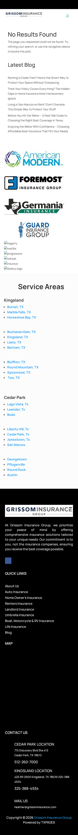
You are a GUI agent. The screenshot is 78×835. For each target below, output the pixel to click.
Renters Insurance (18, 603)
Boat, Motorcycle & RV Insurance (29, 621)
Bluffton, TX (16, 362)
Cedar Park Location (34, 744)
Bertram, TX (16, 347)
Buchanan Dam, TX (21, 332)
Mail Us (21, 800)
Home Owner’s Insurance (23, 597)
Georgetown (17, 459)
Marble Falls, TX (19, 312)
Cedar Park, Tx (18, 434)
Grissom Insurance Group (53, 817)
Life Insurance (15, 626)
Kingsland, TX (17, 337)
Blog (8, 632)
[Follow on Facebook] (8, 560)
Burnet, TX (15, 307)
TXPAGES (48, 822)
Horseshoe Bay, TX (21, 317)
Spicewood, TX (18, 372)
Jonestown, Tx (18, 439)
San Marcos (16, 445)
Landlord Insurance (19, 609)
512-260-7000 (26, 761)
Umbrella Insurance (19, 615)
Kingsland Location (33, 770)
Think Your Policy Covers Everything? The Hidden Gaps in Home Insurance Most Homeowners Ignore (39, 93)
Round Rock (16, 469)
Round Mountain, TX (22, 367)
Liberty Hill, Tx (18, 429)
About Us (12, 586)
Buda (11, 414)
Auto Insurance (16, 592)
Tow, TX (14, 377)
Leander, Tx (16, 409)
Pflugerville (16, 464)
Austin (12, 475)
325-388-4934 (26, 788)
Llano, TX (14, 342)
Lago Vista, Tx (17, 404)
